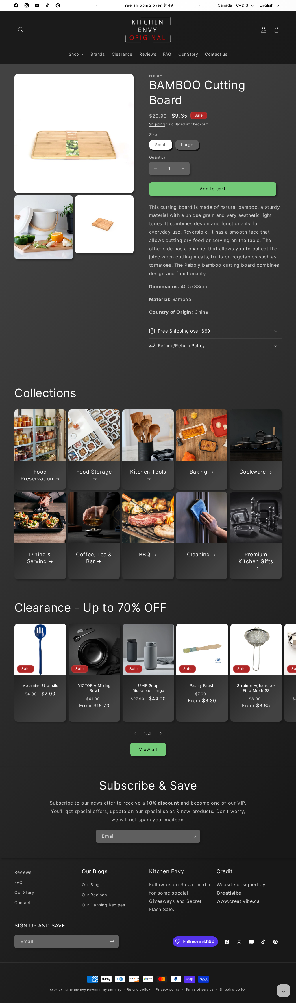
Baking (199, 472)
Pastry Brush (202, 685)
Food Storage (94, 472)
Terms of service (200, 989)
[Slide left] (135, 733)
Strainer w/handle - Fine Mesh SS (256, 688)
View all (148, 749)
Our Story (24, 892)
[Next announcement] (199, 5)
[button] (20, 29)
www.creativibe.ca (238, 901)
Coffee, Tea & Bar (94, 558)
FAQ (18, 882)
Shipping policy (232, 989)
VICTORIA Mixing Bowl (94, 688)
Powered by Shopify (104, 990)
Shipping (157, 124)
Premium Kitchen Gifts (255, 558)
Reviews (22, 872)
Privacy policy (168, 989)
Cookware (252, 472)
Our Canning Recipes (103, 904)
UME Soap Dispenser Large (148, 688)
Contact (22, 902)
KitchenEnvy (75, 990)
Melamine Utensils (40, 685)
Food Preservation (37, 475)
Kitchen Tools (148, 472)
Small (160, 144)
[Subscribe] (193, 836)
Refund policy (138, 989)
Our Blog (91, 884)
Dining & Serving (39, 558)
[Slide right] (160, 733)
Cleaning (198, 555)
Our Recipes (94, 894)
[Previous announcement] (96, 5)
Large (187, 144)
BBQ (145, 555)
